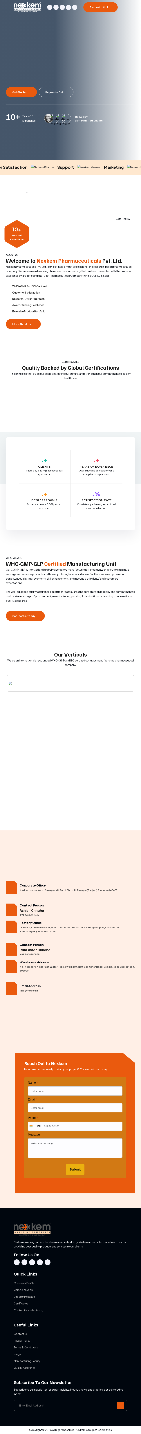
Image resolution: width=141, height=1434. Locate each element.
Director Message (24, 1296)
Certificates (21, 1303)
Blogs (17, 1354)
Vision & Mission (23, 1289)
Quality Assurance (24, 1367)
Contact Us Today (24, 616)
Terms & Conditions (26, 1347)
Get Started (20, 92)
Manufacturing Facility (27, 1361)
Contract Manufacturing (28, 1310)
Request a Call (99, 7)
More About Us (22, 324)
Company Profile (24, 1283)
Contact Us (21, 1333)
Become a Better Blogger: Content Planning (35, 815)
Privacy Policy (22, 1340)
